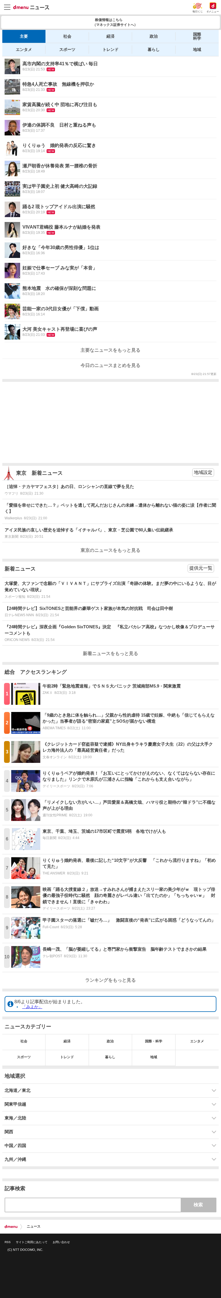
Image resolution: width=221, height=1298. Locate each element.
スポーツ (67, 49)
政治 (154, 36)
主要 (24, 36)
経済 (110, 36)
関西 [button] (9, 1131)
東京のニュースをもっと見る (110, 550)
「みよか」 (32, 1006)
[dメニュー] (11, 1227)
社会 (67, 36)
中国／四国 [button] (15, 1145)
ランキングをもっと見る (110, 980)
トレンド (110, 49)
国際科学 (197, 36)
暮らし (154, 49)
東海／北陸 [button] (15, 1118)
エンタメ (24, 49)
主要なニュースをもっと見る (110, 350)
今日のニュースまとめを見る (110, 365)
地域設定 (203, 472)
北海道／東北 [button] (18, 1090)
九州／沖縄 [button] (15, 1159)
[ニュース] (31, 7)
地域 (197, 49)
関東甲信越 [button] (15, 1104)
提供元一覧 (200, 568)
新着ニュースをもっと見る (110, 653)
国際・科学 (153, 1041)
